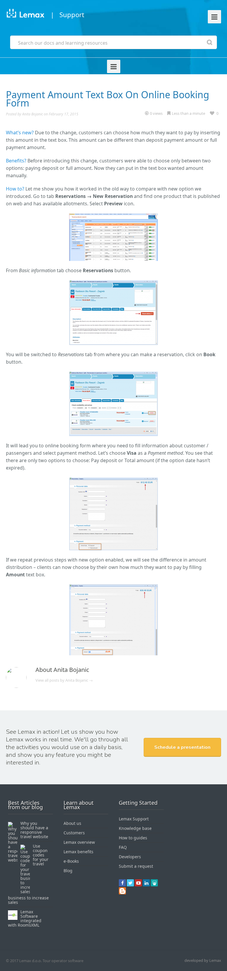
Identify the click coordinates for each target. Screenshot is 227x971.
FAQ (123, 847)
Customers (74, 832)
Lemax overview (79, 842)
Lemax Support (134, 819)
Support (71, 14)
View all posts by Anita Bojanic (64, 680)
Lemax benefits (78, 851)
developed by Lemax (202, 960)
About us (72, 823)
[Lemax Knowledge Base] (25, 14)
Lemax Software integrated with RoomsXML (24, 918)
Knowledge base (135, 828)
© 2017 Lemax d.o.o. (24, 960)
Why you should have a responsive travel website (34, 829)
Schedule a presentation (182, 747)
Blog (68, 870)
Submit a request (136, 866)
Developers (130, 856)
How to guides (133, 838)
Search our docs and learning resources (63, 43)
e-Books (71, 861)
